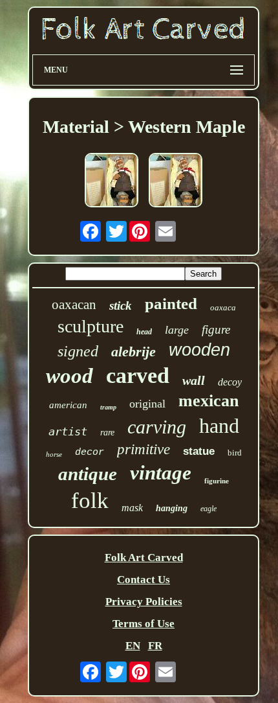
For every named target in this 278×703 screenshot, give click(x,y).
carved (137, 375)
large (177, 329)
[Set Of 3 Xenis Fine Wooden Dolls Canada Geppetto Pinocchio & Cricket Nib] (111, 181)
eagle (208, 508)
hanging (171, 508)
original (147, 403)
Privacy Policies (143, 601)
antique (87, 473)
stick (120, 305)
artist (67, 431)
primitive (143, 449)
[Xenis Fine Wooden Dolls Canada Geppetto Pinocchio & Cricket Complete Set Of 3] (175, 181)
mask (132, 507)
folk (90, 500)
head (144, 331)
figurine (216, 481)
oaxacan (74, 304)
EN (132, 646)
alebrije (133, 351)
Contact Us (143, 579)
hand (219, 425)
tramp (108, 407)
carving (156, 426)
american (68, 405)
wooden (199, 350)
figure (216, 329)
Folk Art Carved (144, 557)
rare (107, 432)
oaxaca (223, 307)
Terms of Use (143, 623)
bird (235, 452)
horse (54, 454)
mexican (208, 400)
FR (155, 646)
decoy (230, 381)
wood (69, 375)
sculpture (90, 326)
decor (89, 452)
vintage (160, 472)
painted (171, 303)
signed (78, 351)
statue (199, 451)
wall (193, 380)
